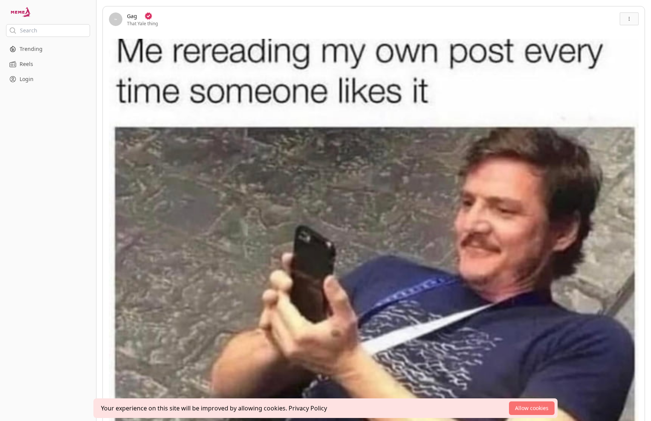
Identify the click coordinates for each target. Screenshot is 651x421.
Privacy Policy (308, 408)
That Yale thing (142, 23)
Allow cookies (532, 408)
